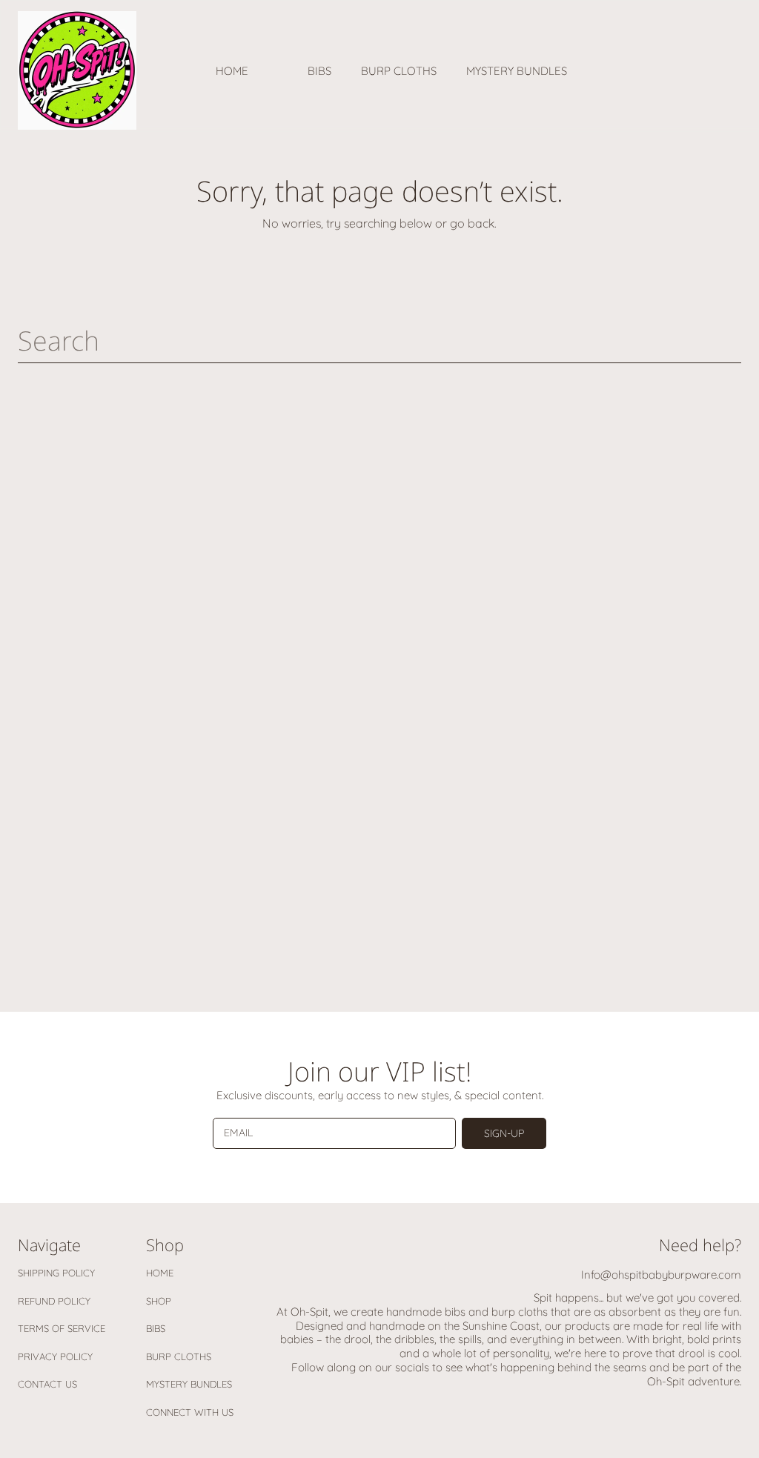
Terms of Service (61, 1328)
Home (159, 1273)
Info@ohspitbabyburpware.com (661, 1275)
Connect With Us (189, 1412)
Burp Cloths (178, 1356)
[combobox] (379, 340)
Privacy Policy (55, 1356)
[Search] (731, 340)
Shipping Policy (56, 1273)
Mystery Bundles (189, 1384)
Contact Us (47, 1384)
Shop (158, 1301)
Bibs (155, 1328)
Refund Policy (54, 1301)
